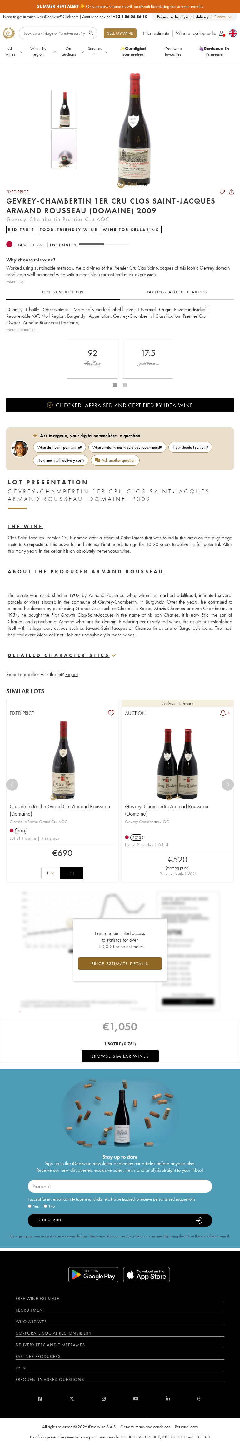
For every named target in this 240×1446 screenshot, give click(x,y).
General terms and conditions (145, 1426)
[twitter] (71, 1398)
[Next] (228, 785)
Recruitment (30, 1310)
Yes (36, 1206)
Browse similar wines (120, 1056)
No (52, 1206)
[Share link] (231, 191)
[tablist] (120, 292)
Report (71, 674)
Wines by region (38, 51)
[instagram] (104, 1398)
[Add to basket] (71, 873)
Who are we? (31, 1321)
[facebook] (40, 1398)
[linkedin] (168, 1398)
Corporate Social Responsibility (54, 1333)
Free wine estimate (37, 1298)
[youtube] (135, 1398)
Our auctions (69, 51)
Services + (95, 51)
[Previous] (12, 785)
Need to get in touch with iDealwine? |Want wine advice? (75, 16)
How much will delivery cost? (61, 460)
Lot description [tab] (63, 292)
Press (22, 1368)
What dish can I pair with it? (60, 447)
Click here (70, 16)
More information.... (22, 329)
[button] (129, 129)
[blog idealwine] (200, 1398)
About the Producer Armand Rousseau (86, 571)
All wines (10, 51)
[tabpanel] (120, 319)
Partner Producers (38, 1356)
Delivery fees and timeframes (50, 1344)
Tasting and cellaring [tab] (177, 292)
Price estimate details (120, 963)
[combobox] (223, 16)
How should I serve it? (190, 447)
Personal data (186, 1426)
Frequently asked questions (50, 1379)
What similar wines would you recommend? (127, 447)
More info (14, 281)
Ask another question (118, 460)
